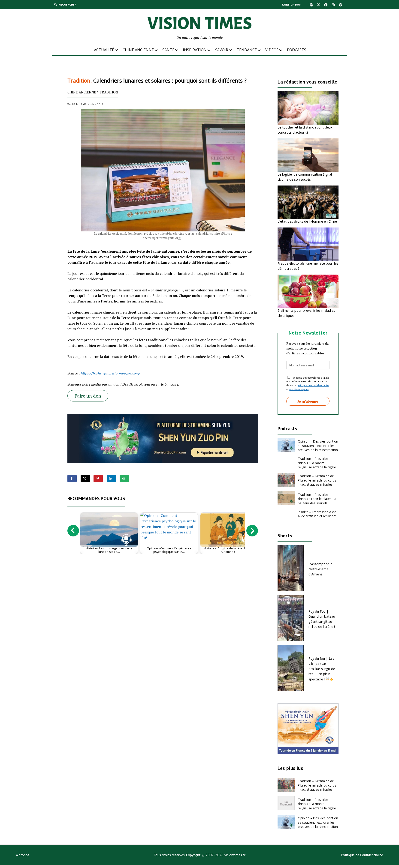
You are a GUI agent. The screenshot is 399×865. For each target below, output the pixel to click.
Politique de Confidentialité (362, 855)
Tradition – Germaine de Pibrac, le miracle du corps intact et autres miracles (317, 480)
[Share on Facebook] (72, 478)
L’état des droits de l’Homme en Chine (307, 221)
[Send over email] (124, 478)
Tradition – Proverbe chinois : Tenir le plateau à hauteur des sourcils (317, 498)
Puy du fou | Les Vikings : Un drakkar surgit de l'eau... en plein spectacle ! (321, 668)
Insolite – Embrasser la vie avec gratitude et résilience (317, 514)
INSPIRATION (195, 49)
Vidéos (271, 49)
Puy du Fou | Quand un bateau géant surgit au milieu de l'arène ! (321, 619)
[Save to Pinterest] (98, 478)
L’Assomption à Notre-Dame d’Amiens (320, 569)
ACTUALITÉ (104, 49)
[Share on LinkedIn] (111, 478)
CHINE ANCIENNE (138, 49)
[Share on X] (85, 478)
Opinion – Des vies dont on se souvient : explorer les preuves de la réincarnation (318, 445)
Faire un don (291, 4)
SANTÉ (168, 49)
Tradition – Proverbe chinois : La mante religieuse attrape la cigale (317, 462)
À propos (22, 855)
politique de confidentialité (313, 385)
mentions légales (298, 389)
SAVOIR (221, 49)
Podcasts (296, 49)
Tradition (109, 92)
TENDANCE (247, 49)
